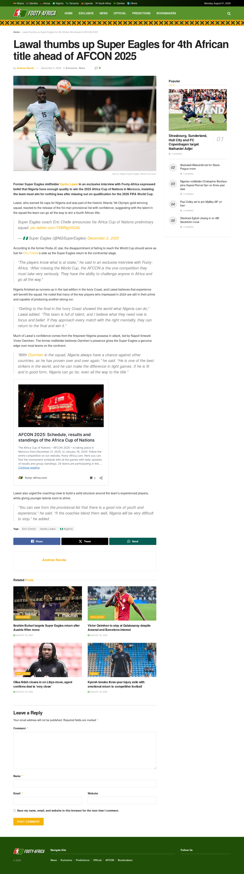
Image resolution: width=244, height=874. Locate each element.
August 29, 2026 (98, 691)
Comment (20, 728)
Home (69, 13)
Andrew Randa (25, 68)
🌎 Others (132, 3)
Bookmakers (166, 13)
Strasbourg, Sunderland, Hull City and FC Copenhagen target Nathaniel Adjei (188, 142)
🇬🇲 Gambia (32, 3)
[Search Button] (229, 13)
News (104, 13)
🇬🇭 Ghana (18, 3)
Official (120, 13)
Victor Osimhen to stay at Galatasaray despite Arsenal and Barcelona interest (119, 627)
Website (93, 793)
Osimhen (35, 354)
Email (18, 793)
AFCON (109, 860)
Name (18, 776)
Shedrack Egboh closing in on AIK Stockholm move (199, 220)
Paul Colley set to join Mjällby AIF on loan (201, 203)
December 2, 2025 (103, 238)
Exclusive (86, 13)
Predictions (141, 13)
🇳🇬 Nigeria (57, 3)
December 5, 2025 (51, 68)
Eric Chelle (30, 253)
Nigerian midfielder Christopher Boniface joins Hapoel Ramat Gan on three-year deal (203, 185)
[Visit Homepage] (34, 13)
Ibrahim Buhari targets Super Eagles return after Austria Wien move (46, 627)
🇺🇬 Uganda (87, 3)
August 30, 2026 (24, 635)
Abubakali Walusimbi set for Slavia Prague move (199, 167)
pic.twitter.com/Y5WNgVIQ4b (55, 227)
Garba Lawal (69, 184)
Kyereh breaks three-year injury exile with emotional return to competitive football (116, 684)
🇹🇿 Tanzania (72, 3)
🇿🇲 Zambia (119, 3)
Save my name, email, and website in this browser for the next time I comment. (68, 810)
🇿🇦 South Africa (103, 3)
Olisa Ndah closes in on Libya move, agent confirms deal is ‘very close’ (42, 684)
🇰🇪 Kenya (45, 3)
